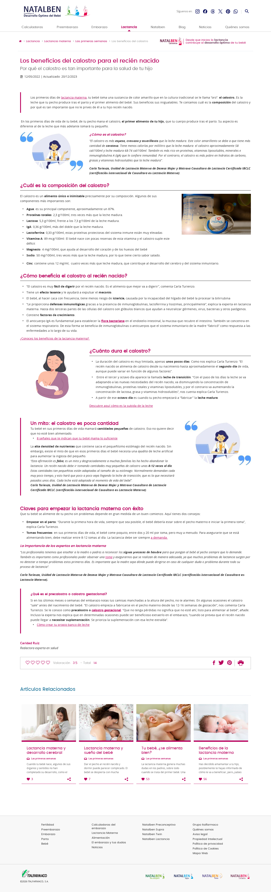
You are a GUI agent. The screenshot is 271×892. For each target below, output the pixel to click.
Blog (182, 27)
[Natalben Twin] (211, 876)
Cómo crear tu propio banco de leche (63, 625)
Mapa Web (200, 853)
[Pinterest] (228, 11)
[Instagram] (197, 11)
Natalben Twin (152, 834)
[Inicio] (56, 11)
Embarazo (99, 27)
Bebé (44, 843)
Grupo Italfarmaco (205, 824)
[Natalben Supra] (182, 876)
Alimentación (101, 838)
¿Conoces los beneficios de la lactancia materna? (55, 338)
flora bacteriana (112, 321)
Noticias (205, 27)
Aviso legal (200, 834)
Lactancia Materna (105, 833)
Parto (45, 839)
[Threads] (213, 11)
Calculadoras (32, 27)
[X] (220, 11)
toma (108, 557)
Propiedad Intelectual (207, 839)
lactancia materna (74, 97)
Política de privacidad (208, 843)
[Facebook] (205, 11)
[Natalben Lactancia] (239, 876)
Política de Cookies (206, 848)
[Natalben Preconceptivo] (154, 876)
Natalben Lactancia (156, 839)
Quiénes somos (237, 27)
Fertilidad (47, 824)
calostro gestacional (106, 610)
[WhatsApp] (236, 11)
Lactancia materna (57, 41)
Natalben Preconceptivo (159, 824)
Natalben (158, 27)
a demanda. (159, 538)
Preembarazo (67, 27)
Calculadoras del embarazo (103, 826)
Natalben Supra (153, 829)
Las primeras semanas (91, 41)
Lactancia (129, 27)
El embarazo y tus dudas (109, 842)
